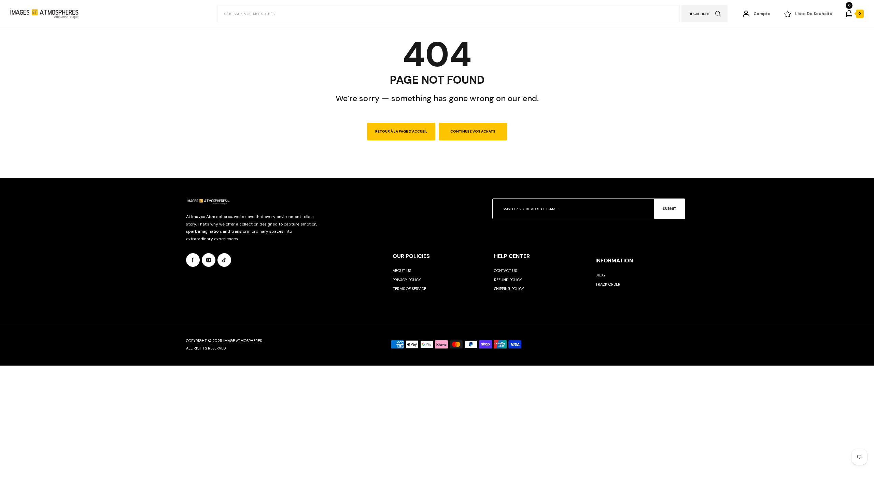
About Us (402, 270)
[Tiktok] (224, 260)
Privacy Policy (407, 279)
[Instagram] (208, 260)
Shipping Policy (509, 288)
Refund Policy (508, 279)
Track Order (607, 284)
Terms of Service (409, 288)
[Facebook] (193, 260)
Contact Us (505, 270)
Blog (600, 275)
